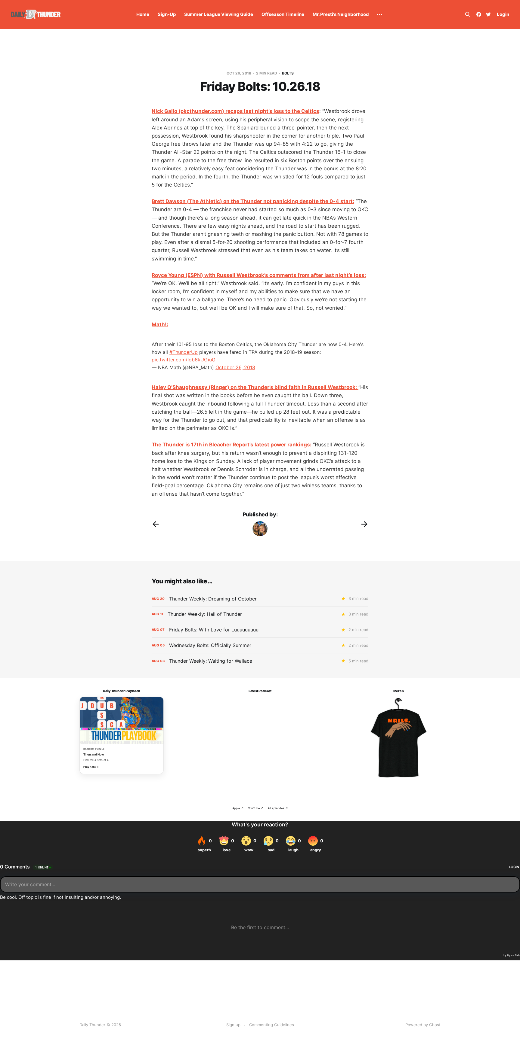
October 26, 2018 (235, 367)
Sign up (233, 1024)
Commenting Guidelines (271, 1024)
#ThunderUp (183, 352)
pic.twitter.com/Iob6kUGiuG (183, 360)
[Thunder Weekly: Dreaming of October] (260, 599)
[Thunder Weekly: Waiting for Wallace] (260, 661)
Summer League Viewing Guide (218, 14)
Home (142, 14)
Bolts (288, 73)
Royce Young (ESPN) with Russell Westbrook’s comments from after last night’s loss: (259, 275)
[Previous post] (155, 524)
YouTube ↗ (256, 808)
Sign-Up (167, 14)
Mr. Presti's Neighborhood (341, 14)
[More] (379, 14)
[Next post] (364, 524)
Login (503, 14)
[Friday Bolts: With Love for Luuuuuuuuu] (260, 629)
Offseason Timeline (283, 14)
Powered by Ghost (423, 1024)
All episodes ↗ (278, 808)
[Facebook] (478, 14)
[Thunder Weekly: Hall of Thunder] (260, 614)
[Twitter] (488, 14)
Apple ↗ (238, 808)
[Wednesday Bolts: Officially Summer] (260, 645)
